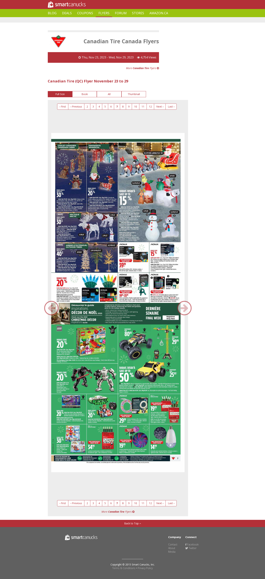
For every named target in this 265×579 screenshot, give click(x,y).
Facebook (192, 544)
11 (143, 106)
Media (171, 551)
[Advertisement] (113, 20)
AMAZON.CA (158, 13)
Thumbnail (134, 94)
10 (135, 106)
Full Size (60, 94)
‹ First (62, 106)
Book (84, 94)
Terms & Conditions (123, 568)
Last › (171, 106)
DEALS (67, 13)
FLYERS (103, 13)
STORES (138, 13)
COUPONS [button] (85, 13)
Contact (172, 544)
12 (150, 106)
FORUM (121, 13)
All (109, 94)
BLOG (52, 13)
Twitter (192, 548)
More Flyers (141, 68)
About (171, 548)
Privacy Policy (145, 568)
